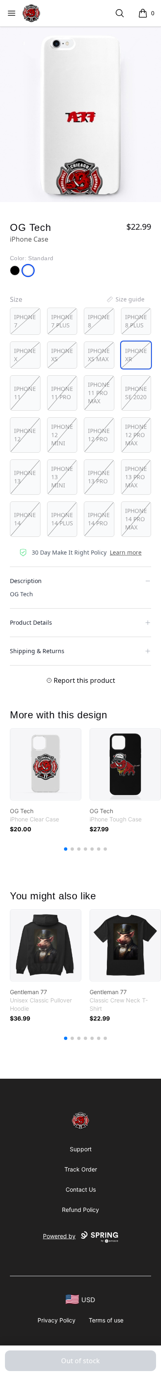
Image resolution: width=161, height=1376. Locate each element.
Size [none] (16, 299)
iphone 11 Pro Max (99, 393)
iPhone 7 (25, 321)
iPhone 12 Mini (62, 435)
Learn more (126, 552)
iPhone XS (62, 355)
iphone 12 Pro (99, 435)
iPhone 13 (25, 477)
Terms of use (106, 1320)
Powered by (59, 1236)
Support (81, 1149)
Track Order (80, 1169)
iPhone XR (136, 355)
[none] (125, 299)
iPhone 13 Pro (99, 477)
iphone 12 (25, 435)
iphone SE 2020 (136, 393)
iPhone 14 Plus (62, 519)
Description (26, 581)
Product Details (31, 622)
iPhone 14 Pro (99, 519)
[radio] (25, 321)
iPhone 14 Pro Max (136, 519)
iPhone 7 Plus (62, 321)
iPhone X (25, 355)
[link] (45, 764)
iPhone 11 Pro (62, 393)
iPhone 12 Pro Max (136, 435)
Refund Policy (80, 1209)
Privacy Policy (57, 1320)
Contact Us (81, 1189)
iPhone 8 (99, 321)
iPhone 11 (25, 393)
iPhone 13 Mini (62, 477)
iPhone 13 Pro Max (136, 477)
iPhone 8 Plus (136, 321)
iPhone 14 (25, 519)
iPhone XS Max (99, 355)
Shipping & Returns (37, 651)
